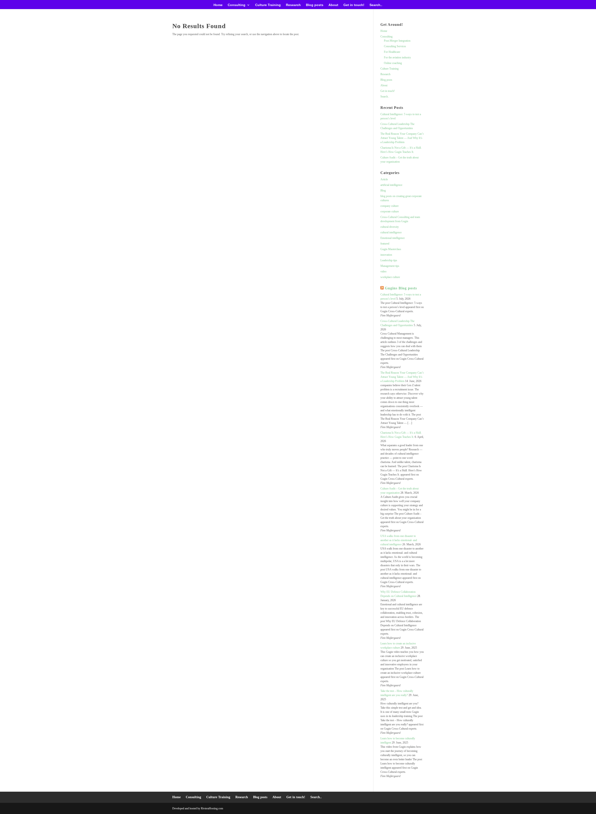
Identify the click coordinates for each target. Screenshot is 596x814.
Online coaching (393, 63)
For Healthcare (392, 52)
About (333, 5)
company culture (389, 206)
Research (293, 5)
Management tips (389, 266)
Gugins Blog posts (401, 288)
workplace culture (390, 277)
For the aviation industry (397, 57)
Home (218, 5)
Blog (383, 190)
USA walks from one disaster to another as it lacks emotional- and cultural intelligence (398, 540)
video (383, 271)
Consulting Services (395, 46)
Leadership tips (388, 260)
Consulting (236, 5)
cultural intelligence (391, 232)
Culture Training (268, 5)
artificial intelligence (391, 185)
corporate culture (389, 211)
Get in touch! (353, 5)
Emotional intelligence (392, 238)
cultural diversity (389, 226)
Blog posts (314, 5)
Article (384, 179)
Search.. (375, 5)
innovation (386, 254)
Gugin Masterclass (390, 249)
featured (384, 243)
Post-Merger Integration (397, 40)
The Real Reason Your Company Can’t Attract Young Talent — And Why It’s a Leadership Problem (401, 138)
